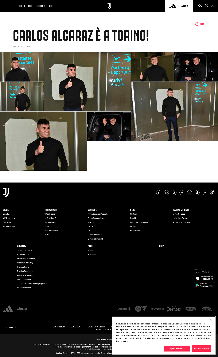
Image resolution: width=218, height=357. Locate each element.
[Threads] (174, 192)
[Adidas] (172, 6)
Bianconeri (40, 6)
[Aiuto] (206, 6)
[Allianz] (125, 309)
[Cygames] (158, 309)
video (51, 6)
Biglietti (21, 6)
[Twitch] (212, 192)
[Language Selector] (16, 328)
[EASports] (141, 309)
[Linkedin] (205, 192)
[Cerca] (200, 6)
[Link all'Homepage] (109, 5)
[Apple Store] (204, 278)
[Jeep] (184, 6)
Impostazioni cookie (177, 348)
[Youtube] (181, 192)
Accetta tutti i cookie (201, 348)
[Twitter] (189, 192)
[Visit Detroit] (174, 309)
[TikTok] (197, 192)
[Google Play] (204, 285)
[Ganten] (207, 309)
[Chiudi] (211, 319)
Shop (30, 6)
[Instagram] (166, 192)
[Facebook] (158, 192)
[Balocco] (190, 309)
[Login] (212, 6)
